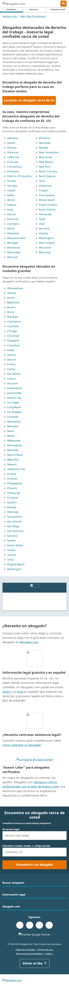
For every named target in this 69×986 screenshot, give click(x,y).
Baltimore (13, 302)
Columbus (13, 345)
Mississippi (14, 252)
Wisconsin (45, 247)
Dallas (11, 350)
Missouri (12, 257)
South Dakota (47, 209)
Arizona (12, 147)
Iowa (10, 209)
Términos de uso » (45, 949)
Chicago (12, 331)
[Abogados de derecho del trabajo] (34, 587)
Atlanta (11, 293)
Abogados (15, 9)
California (13, 157)
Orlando (12, 478)
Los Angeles (14, 412)
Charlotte (13, 326)
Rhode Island (47, 200)
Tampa (11, 550)
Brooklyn (12, 317)
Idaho (10, 195)
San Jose (12, 536)
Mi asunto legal (10, 829)
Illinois (11, 200)
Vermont (44, 228)
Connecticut (14, 166)
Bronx (10, 312)
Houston (12, 383)
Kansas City (14, 397)
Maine (11, 228)
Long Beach (14, 407)
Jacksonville (14, 393)
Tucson (11, 555)
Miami (11, 436)
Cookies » (48, 953)
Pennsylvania (47, 195)
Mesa (10, 431)
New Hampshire (48, 152)
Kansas (11, 214)
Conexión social (57, 9)
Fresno (11, 378)
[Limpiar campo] (63, 835)
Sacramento (14, 516)
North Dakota (47, 176)
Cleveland (13, 340)
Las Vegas (13, 402)
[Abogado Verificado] (34, 759)
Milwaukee (13, 440)
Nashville (12, 450)
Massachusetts (16, 238)
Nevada (43, 147)
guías (6, 692)
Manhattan (14, 421)
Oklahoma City (16, 469)
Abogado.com (9, 16)
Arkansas (12, 152)
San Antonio (14, 521)
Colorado (12, 162)
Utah (42, 224)
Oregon (43, 190)
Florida (11, 181)
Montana (44, 138)
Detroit (11, 359)
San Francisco (15, 531)
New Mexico (46, 162)
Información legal (13, 894)
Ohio (42, 181)
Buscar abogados (13, 882)
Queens (12, 502)
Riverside (12, 512)
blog (20, 692)
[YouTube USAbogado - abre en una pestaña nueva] (49, 925)
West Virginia (47, 243)
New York (44, 166)
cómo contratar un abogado (21, 745)
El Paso (11, 364)
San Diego (13, 526)
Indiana (11, 204)
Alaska (11, 143)
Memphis (13, 426)
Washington (46, 238)
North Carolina (48, 171)
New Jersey (45, 157)
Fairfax (11, 369)
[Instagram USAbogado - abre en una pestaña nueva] (29, 925)
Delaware (13, 171)
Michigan (12, 243)
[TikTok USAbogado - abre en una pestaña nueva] (39, 925)
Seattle (11, 540)
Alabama (12, 138)
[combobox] (34, 835)
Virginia (43, 233)
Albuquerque (15, 288)
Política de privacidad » (26, 949)
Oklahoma (45, 185)
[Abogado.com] (13, 3)
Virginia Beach (16, 564)
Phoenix (12, 488)
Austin (11, 297)
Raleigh (11, 507)
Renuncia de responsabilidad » (29, 953)
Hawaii (11, 190)
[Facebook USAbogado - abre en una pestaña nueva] (19, 925)
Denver (11, 355)
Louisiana (13, 224)
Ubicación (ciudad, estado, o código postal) (26, 845)
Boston (11, 307)
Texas (42, 219)
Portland (12, 497)
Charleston (14, 321)
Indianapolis (14, 388)
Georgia (12, 185)
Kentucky (12, 219)
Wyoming (44, 252)
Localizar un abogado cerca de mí (29, 100)
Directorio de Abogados (33, 16)
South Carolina (48, 204)
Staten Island (15, 545)
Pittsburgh (13, 493)
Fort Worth (14, 374)
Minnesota (13, 247)
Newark (12, 464)
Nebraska (45, 143)
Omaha (11, 474)
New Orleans (15, 455)
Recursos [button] (34, 9)
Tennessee (45, 214)
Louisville (12, 416)
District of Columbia (19, 176)
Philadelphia (14, 483)
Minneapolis (14, 445)
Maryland (13, 233)
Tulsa (10, 559)
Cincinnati (13, 336)
